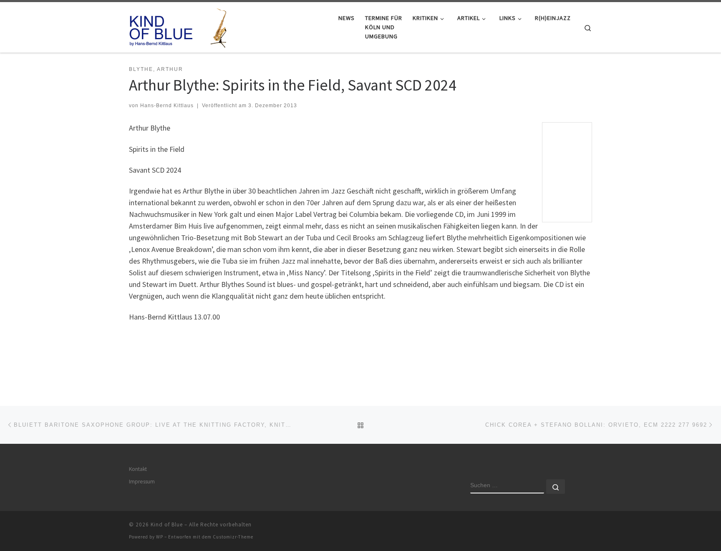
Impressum (142, 481)
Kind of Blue (167, 524)
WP (159, 537)
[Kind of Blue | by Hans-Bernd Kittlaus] (181, 25)
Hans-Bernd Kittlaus (167, 105)
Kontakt (138, 469)
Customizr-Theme (233, 537)
